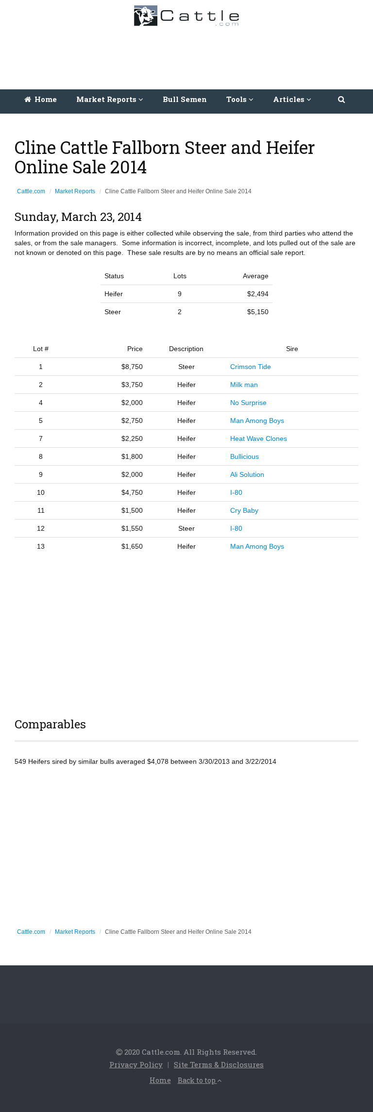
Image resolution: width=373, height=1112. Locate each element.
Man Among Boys (257, 420)
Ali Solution (247, 474)
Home (45, 99)
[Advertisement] (189, 55)
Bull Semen (185, 99)
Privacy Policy (136, 1064)
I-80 (236, 492)
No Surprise (248, 402)
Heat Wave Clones (258, 438)
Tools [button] (237, 99)
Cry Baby (244, 510)
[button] (342, 99)
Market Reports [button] (107, 99)
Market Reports (75, 191)
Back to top (197, 1080)
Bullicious (244, 456)
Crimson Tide (250, 367)
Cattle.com (31, 191)
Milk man (244, 384)
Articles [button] (289, 99)
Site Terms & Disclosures (219, 1064)
